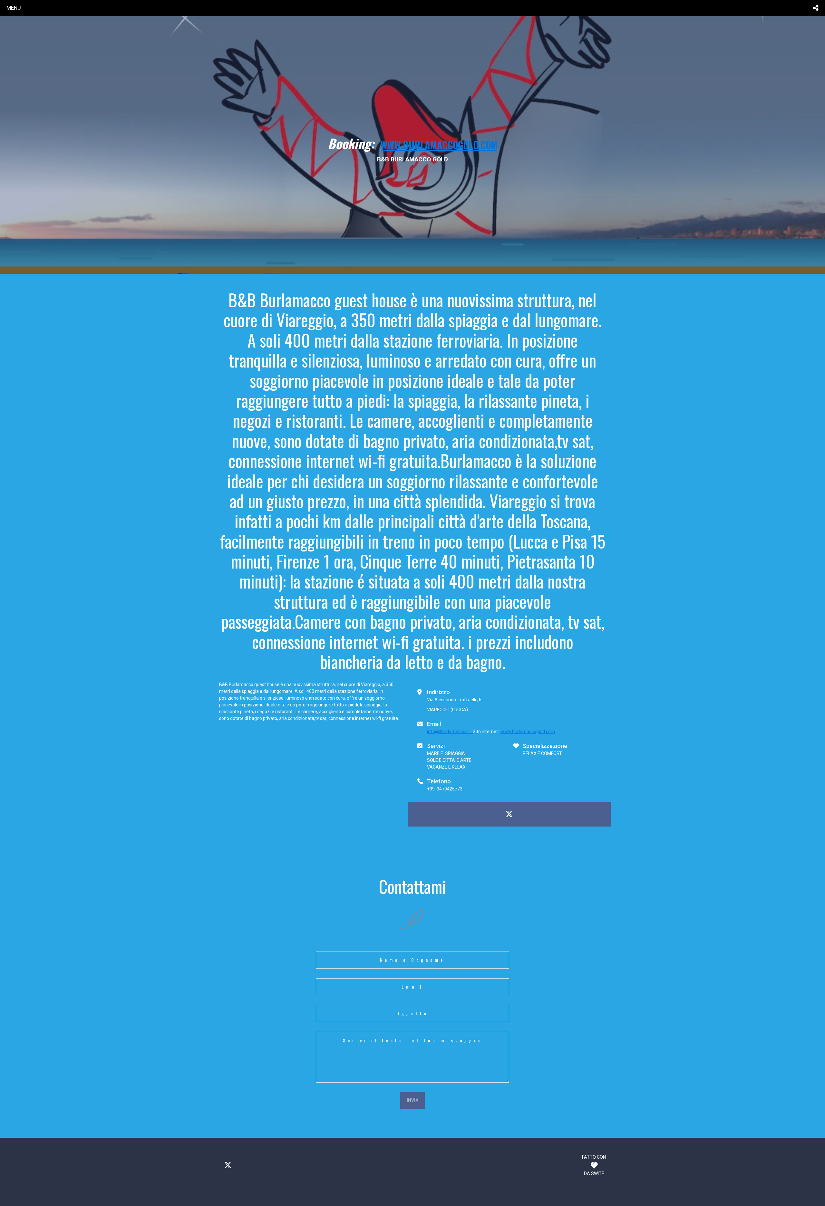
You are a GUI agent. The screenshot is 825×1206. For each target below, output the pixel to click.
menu (13, 8)
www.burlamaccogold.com (527, 731)
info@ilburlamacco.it (450, 731)
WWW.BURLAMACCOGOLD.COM (439, 145)
